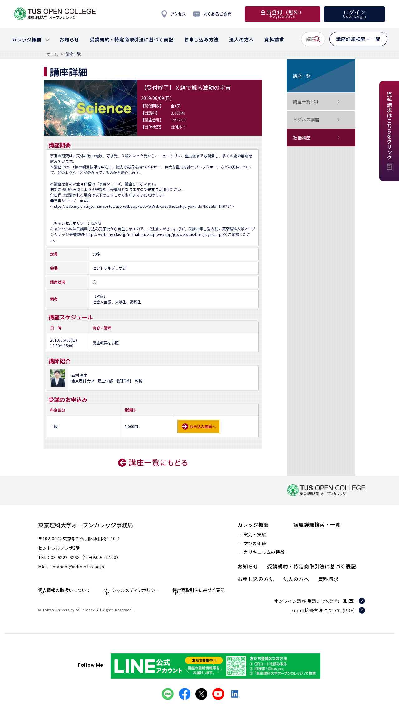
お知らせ (248, 566)
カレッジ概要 (253, 524)
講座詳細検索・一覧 (316, 524)
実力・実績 (255, 534)
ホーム (52, 54)
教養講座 (301, 137)
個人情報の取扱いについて (64, 590)
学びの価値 (255, 543)
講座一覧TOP (306, 101)
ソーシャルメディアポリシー (131, 590)
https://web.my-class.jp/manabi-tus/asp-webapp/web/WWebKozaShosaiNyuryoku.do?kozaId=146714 (142, 206)
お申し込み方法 (256, 578)
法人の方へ (296, 578)
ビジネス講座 (306, 119)
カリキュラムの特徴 (264, 552)
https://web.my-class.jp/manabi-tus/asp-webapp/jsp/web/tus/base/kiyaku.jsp (154, 234)
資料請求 (328, 578)
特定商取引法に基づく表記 (198, 590)
